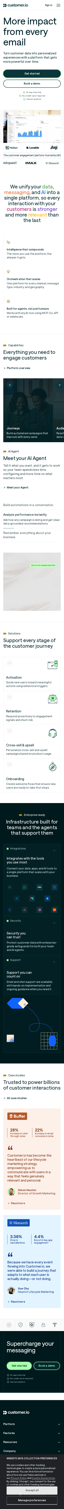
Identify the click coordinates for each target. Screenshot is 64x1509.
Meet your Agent (17, 487)
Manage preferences (32, 1500)
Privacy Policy (18, 1478)
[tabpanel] (32, 581)
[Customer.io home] (15, 5)
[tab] (32, 505)
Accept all (32, 1490)
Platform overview (18, 368)
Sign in (48, 5)
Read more (18, 1203)
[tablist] (32, 521)
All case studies (17, 1098)
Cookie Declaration (43, 1478)
